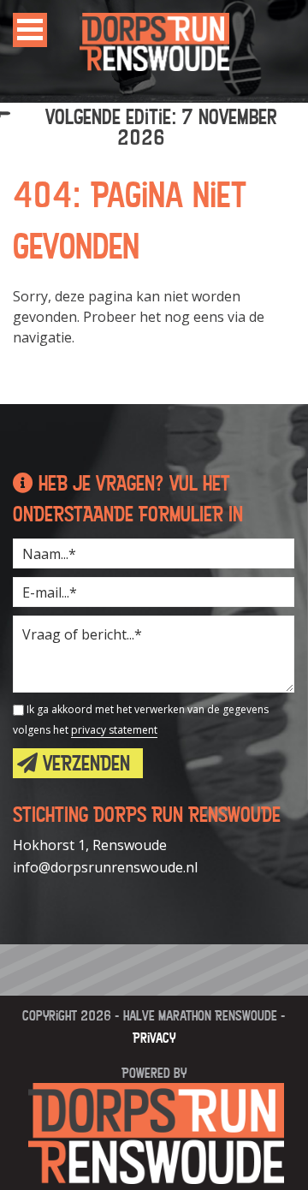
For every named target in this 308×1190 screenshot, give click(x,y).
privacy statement (114, 730)
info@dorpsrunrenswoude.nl (105, 867)
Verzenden (84, 763)
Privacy (154, 1037)
